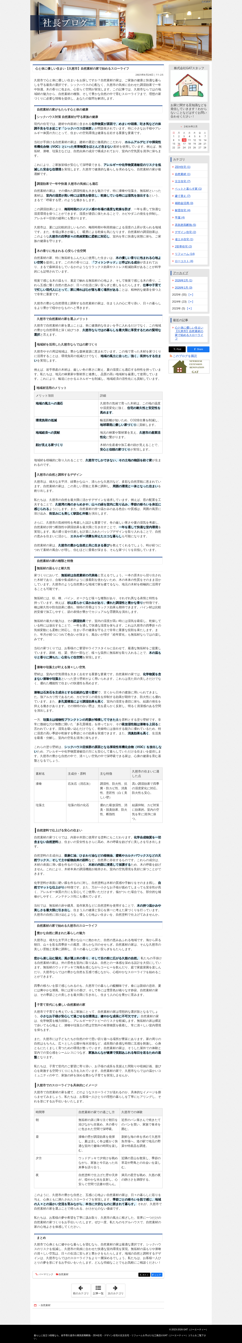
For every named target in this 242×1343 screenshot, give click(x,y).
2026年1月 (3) (183, 287)
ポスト (146, 1275)
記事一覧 (98, 1293)
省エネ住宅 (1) (184, 239)
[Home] (35, 1305)
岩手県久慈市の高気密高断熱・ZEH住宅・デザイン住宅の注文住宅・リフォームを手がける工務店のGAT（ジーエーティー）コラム (121, 30)
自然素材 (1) (182, 174)
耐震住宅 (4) (182, 210)
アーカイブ (180, 273)
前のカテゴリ (81, 1289)
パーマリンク (46, 1274)
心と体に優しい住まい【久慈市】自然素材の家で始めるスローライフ (82, 68)
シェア (158, 1275)
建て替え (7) (182, 195)
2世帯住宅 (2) (183, 246)
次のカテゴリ (116, 1289)
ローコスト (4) (184, 261)
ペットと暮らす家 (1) (188, 188)
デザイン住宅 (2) (185, 232)
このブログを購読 (185, 356)
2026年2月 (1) (183, 280)
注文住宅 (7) (182, 181)
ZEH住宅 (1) (182, 166)
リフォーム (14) (185, 253)
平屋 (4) (180, 217)
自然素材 (63, 1274)
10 (184, 140)
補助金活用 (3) (184, 203)
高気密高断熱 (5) (185, 224)
